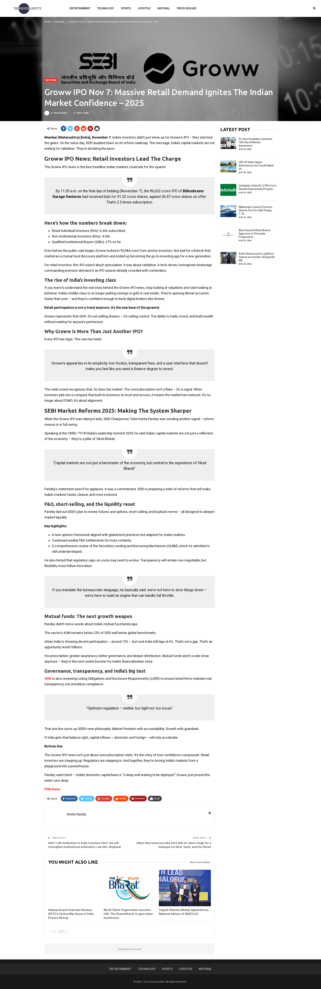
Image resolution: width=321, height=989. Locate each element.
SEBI (47, 678)
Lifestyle (144, 8)
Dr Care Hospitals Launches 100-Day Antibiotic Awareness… (255, 142)
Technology (105, 8)
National (164, 8)
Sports (126, 8)
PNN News (52, 789)
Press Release (186, 8)
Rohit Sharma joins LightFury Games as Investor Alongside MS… (257, 257)
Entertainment (79, 8)
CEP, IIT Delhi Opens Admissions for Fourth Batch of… (256, 165)
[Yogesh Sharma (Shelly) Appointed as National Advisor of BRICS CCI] (185, 888)
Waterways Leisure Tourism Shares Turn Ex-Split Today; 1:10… (255, 210)
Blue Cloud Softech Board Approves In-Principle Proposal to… (254, 233)
